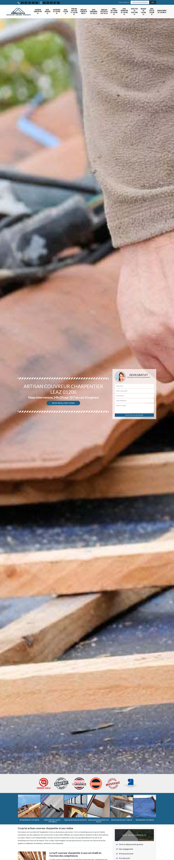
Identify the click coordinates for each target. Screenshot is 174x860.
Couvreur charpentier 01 (38, 11)
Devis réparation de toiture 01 (124, 11)
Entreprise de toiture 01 (56, 11)
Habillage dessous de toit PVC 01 (104, 11)
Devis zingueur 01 (47, 11)
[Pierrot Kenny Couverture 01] (18, 11)
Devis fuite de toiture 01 (151, 11)
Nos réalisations (63, 403)
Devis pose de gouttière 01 (134, 11)
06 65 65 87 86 (51, 2)
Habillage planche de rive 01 (83, 11)
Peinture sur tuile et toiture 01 (74, 11)
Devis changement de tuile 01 (94, 11)
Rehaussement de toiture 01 (162, 11)
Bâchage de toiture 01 (143, 11)
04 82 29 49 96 (29, 2)
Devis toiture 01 (65, 11)
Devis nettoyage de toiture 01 (114, 11)
